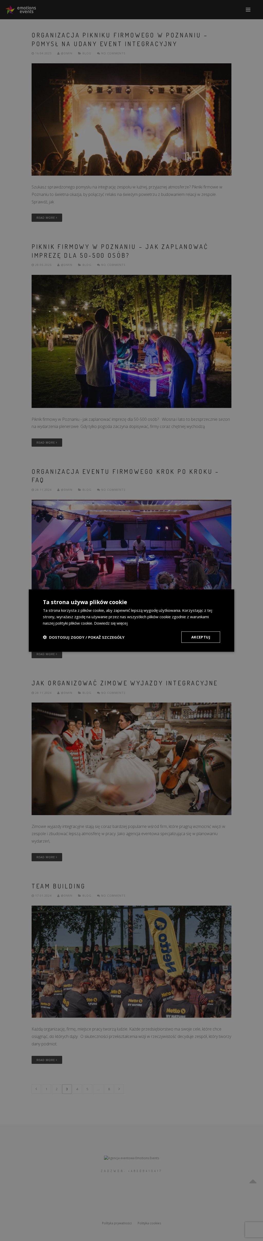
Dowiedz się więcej (111, 623)
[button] (84, 637)
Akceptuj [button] (200, 636)
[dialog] (131, 620)
